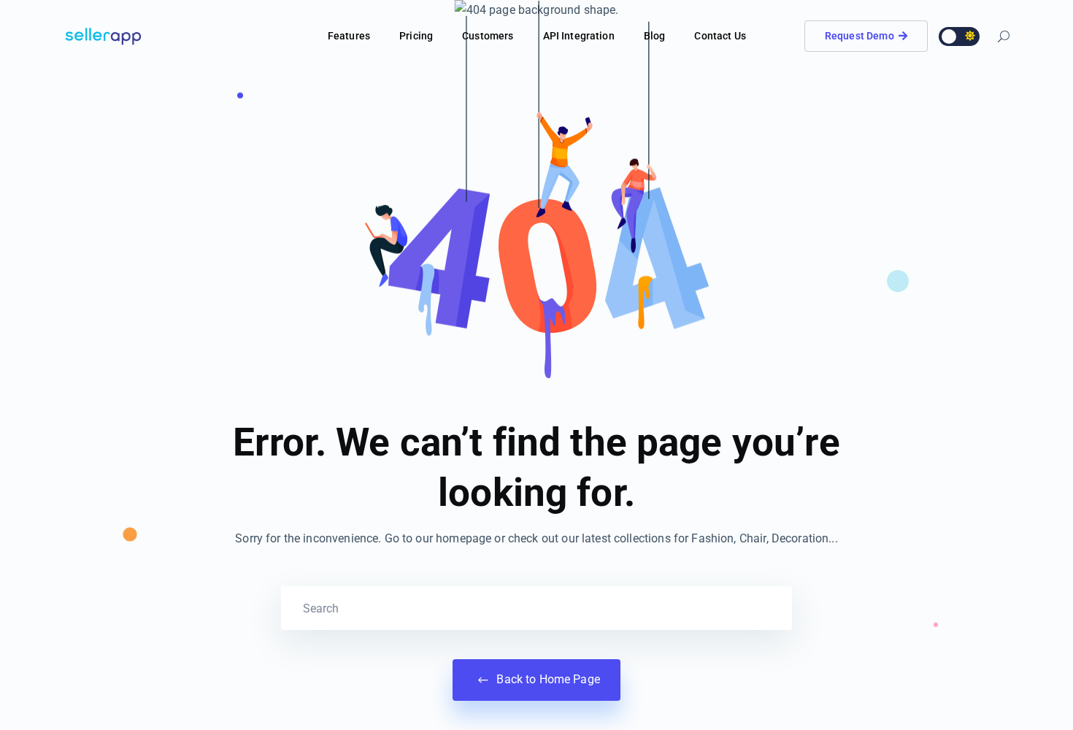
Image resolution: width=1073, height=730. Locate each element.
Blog (655, 36)
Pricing (416, 36)
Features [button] (349, 36)
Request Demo (859, 36)
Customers (487, 36)
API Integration (579, 36)
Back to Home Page (546, 679)
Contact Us (720, 36)
